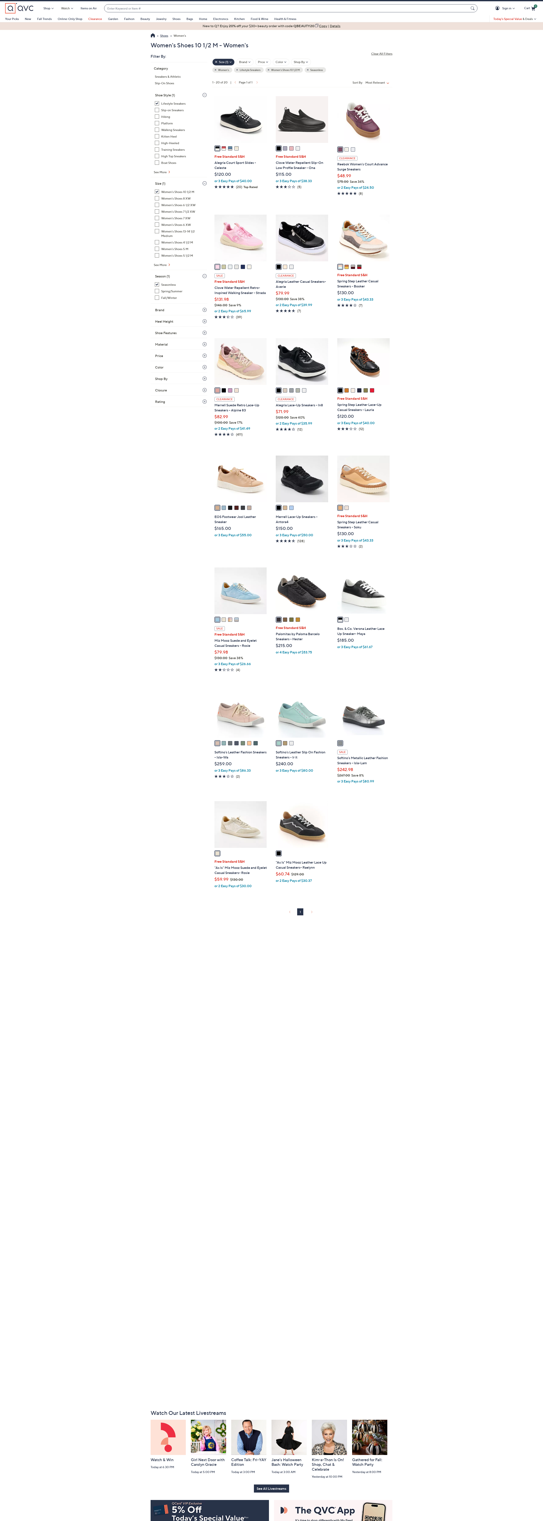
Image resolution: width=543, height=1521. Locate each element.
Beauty (145, 19)
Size (160, 183)
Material (161, 344)
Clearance (95, 19)
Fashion (129, 19)
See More (160, 172)
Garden (113, 19)
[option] (271, 26)
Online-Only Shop (70, 19)
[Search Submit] (473, 8)
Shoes (176, 19)
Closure (161, 390)
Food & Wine (259, 19)
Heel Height (164, 321)
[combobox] (286, 8)
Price (159, 356)
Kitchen (239, 19)
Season (162, 276)
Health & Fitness (285, 19)
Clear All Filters (381, 53)
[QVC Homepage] (153, 35)
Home (203, 19)
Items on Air (89, 8)
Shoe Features (166, 333)
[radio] (217, 148)
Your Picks (12, 19)
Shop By (161, 379)
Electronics (220, 19)
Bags (189, 19)
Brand (159, 310)
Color (159, 367)
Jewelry (161, 19)
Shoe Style (165, 95)
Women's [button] (223, 70)
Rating (160, 402)
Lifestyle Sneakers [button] (249, 70)
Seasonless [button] (316, 70)
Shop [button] (46, 8)
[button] (498, 8)
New (28, 19)
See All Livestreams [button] (271, 1488)
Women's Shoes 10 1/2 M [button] (285, 70)
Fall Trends (44, 19)
